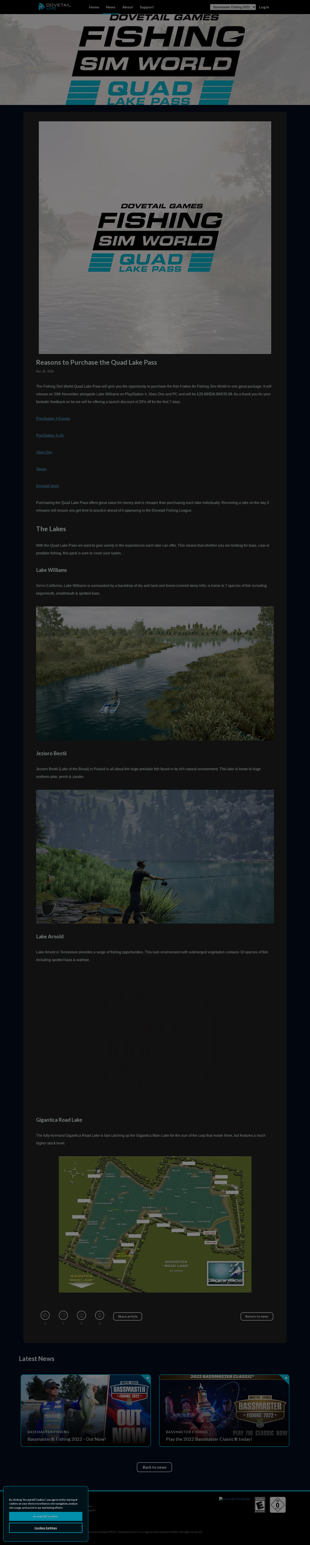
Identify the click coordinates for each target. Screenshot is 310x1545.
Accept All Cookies (45, 1516)
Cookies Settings (45, 1527)
